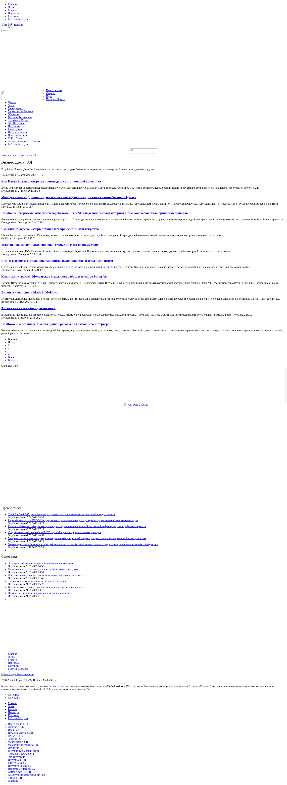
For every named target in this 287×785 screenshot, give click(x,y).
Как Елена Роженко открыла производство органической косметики (51, 181)
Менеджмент (15, 108)
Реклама (12, 10)
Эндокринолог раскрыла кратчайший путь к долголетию (40, 563)
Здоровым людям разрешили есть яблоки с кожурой (37, 581)
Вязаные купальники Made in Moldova (29, 292)
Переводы (13, 13)
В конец (12, 360)
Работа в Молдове (18, 19)
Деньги (12, 102)
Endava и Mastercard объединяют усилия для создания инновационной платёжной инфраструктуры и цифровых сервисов (77, 526)
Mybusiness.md (56, 686)
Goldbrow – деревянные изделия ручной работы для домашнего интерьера (55, 324)
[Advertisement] (143, 61)
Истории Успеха (55, 99)
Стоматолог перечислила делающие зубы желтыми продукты (43, 569)
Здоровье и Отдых (18, 120)
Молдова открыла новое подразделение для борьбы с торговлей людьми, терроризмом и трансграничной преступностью (77, 538)
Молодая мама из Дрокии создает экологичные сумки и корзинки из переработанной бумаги (68, 197)
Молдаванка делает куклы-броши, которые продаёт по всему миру (50, 244)
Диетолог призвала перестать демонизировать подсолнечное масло (46, 575)
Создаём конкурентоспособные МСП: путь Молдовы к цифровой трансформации (54, 532)
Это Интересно (16, 123)
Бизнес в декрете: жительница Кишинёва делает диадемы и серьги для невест (57, 260)
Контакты (13, 16)
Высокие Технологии (20, 117)
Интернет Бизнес (17, 132)
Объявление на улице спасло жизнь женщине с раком (38, 593)
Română (18, 24)
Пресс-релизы (54, 90)
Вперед (12, 357)
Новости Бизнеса (17, 135)
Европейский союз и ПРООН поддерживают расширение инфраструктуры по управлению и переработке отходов (73, 520)
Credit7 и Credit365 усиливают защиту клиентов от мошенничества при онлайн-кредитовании (61, 514)
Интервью (14, 126)
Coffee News (15, 138)
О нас (11, 7)
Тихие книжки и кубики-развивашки (28, 308)
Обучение (13, 114)
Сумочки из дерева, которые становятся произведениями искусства (50, 229)
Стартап (50, 93)
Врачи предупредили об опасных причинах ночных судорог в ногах (47, 587)
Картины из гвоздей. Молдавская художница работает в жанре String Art (54, 276)
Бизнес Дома (15, 129)
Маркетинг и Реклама (20, 111)
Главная (12, 4)
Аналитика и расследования (24, 141)
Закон (11, 105)
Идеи (49, 96)
